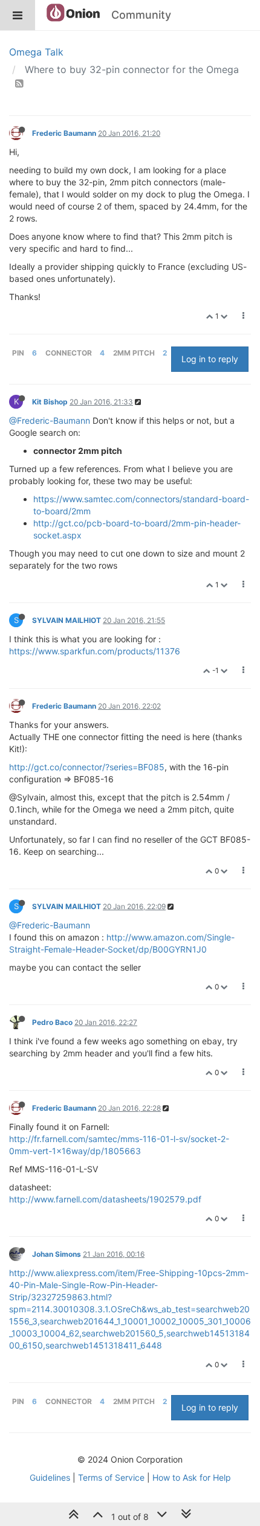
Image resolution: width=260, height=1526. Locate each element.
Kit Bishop (50, 401)
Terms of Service (111, 1477)
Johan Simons (56, 1254)
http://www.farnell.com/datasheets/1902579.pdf (105, 1199)
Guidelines (50, 1477)
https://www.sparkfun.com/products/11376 (94, 651)
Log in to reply (209, 359)
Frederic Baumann (64, 133)
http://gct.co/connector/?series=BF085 (86, 767)
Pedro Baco (52, 1022)
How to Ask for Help (191, 1477)
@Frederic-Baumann (49, 420)
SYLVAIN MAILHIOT (66, 620)
